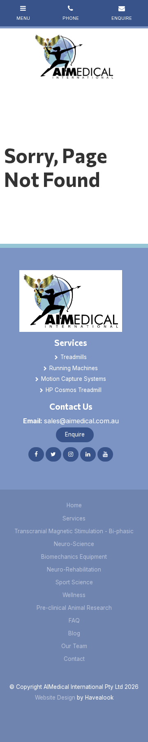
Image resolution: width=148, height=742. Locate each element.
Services (70, 342)
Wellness (74, 595)
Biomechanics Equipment (74, 556)
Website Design (55, 697)
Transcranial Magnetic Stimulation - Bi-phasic (74, 531)
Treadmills (73, 357)
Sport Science (74, 582)
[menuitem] (74, 505)
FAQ (74, 620)
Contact (74, 659)
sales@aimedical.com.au (71, 421)
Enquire (75, 434)
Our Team (74, 646)
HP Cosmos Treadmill (74, 390)
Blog (74, 633)
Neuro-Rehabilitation (74, 569)
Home (74, 505)
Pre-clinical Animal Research (74, 607)
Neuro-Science (74, 544)
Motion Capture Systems (73, 379)
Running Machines (73, 368)
